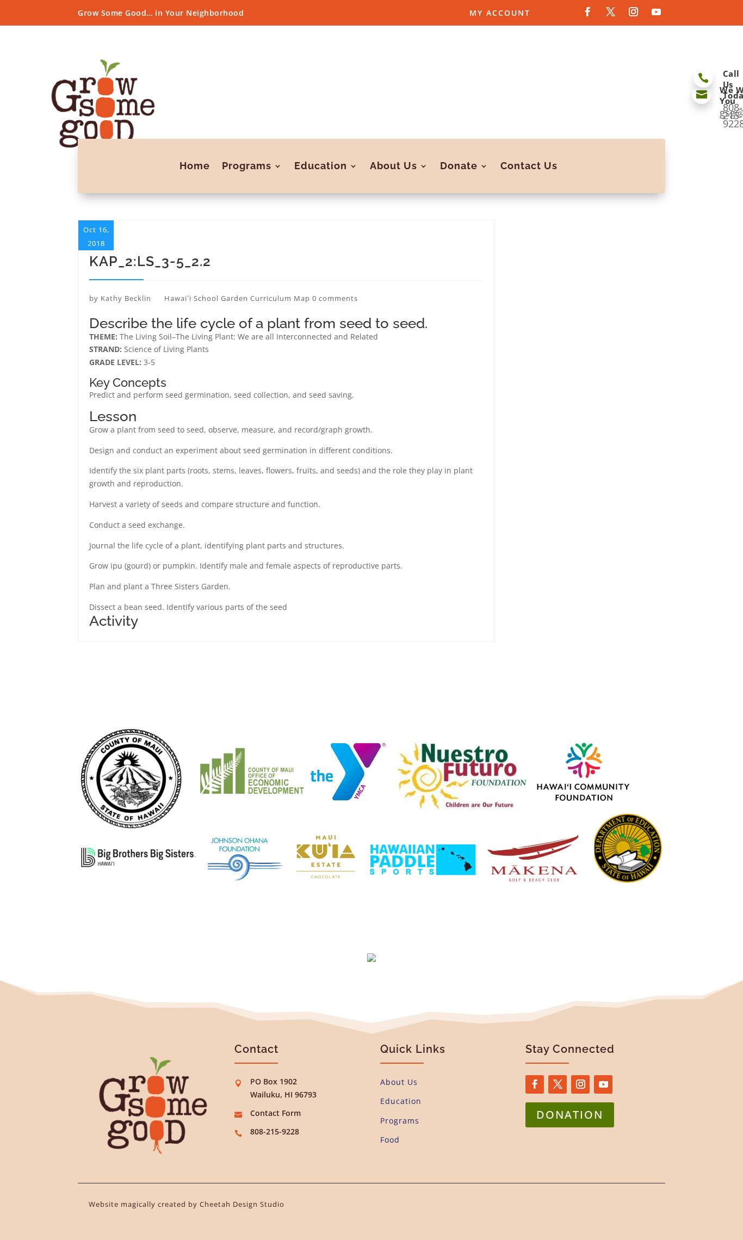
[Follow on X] (610, 12)
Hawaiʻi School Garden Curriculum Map (237, 298)
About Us (393, 165)
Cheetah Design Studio (242, 1204)
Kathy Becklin (126, 298)
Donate (459, 165)
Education (320, 165)
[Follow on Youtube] (656, 12)
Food (390, 1139)
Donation (569, 1114)
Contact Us (529, 165)
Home (194, 165)
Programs (246, 165)
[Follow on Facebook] (587, 12)
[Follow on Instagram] (633, 12)
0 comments (335, 298)
